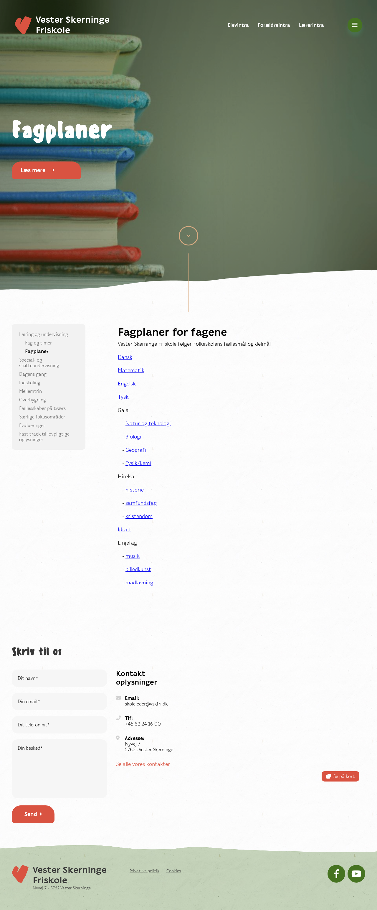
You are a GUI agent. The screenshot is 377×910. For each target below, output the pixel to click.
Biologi (133, 437)
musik (132, 556)
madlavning (139, 583)
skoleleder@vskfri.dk (146, 704)
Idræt (124, 530)
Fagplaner (37, 351)
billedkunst (138, 569)
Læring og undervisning (43, 334)
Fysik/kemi (138, 463)
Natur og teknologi (148, 423)
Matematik (131, 370)
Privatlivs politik (144, 870)
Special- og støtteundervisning (39, 362)
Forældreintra (274, 25)
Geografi (135, 450)
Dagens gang (33, 374)
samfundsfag (141, 503)
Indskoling (29, 382)
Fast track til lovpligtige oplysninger (44, 436)
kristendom (139, 516)
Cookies (173, 870)
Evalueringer (32, 425)
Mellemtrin (30, 391)
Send (30, 814)
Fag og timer (38, 343)
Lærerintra (311, 25)
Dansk (125, 357)
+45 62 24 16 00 (143, 724)
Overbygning (32, 400)
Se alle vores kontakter (143, 764)
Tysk (123, 397)
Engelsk (126, 384)
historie (134, 490)
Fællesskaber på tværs (42, 408)
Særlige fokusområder (42, 417)
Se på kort (344, 776)
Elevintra (238, 25)
